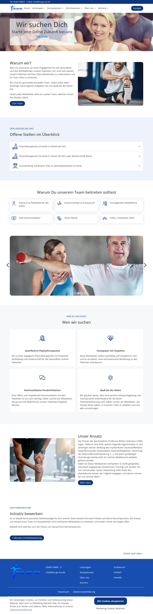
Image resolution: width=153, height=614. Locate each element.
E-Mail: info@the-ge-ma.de (38, 1)
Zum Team (17, 103)
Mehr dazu (85, 482)
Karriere (84, 582)
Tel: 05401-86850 (17, 1)
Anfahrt (117, 572)
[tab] (72, 293)
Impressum (63, 591)
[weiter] (144, 265)
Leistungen (85, 567)
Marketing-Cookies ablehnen (110, 608)
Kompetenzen (87, 572)
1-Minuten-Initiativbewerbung (27, 537)
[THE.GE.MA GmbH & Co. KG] (16, 8)
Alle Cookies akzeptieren (110, 601)
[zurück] (8, 265)
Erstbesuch (119, 567)
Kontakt (137, 8)
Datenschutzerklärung (84, 591)
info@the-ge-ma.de (55, 572)
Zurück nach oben (133, 553)
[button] (27, 8)
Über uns (84, 577)
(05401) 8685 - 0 (53, 567)
